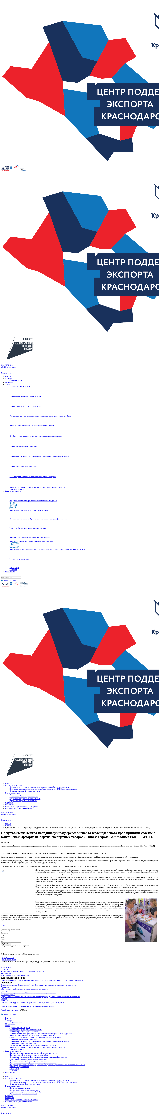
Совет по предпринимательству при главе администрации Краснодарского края (39, 787)
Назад (3, 925)
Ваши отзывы (10, 572)
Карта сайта (12, 1006)
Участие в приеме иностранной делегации (25, 406)
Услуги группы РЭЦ (17, 489)
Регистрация (11, 580)
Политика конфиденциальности (42, 1006)
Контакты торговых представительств (24, 797)
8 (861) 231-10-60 (7, 365)
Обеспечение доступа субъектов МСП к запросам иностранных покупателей (38, 487)
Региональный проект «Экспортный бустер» (21, 806)
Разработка (5, 1010)
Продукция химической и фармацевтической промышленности (33, 541)
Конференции (6, 975)
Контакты (13, 570)
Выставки (27, 975)
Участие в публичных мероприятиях (23, 466)
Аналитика (5, 987)
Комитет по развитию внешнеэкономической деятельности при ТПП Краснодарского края (43, 789)
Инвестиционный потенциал (50, 980)
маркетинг (15, 1010)
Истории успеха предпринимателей (18, 808)
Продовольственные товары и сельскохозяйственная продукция (33, 501)
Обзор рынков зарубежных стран (13, 989)
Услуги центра (6, 971)
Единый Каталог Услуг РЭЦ (20, 386)
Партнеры (9, 803)
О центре (8, 378)
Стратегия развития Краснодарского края (25, 791)
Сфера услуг (14, 568)
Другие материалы (57, 1002)
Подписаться (6, 944)
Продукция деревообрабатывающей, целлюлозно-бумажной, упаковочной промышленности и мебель (47, 549)
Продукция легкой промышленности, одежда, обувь (29, 510)
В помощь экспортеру (13, 793)
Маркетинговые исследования (37, 989)
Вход (5, 580)
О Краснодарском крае (13, 785)
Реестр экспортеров (8, 995)
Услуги (7, 384)
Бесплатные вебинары (25, 985)
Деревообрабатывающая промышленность (64, 997)
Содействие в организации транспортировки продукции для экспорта (36, 436)
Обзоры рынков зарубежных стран (13, 1002)
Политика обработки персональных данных (28, 971)
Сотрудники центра (17, 380)
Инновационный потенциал (72, 980)
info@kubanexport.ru (8, 367)
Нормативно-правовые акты (20, 795)
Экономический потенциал (11, 980)
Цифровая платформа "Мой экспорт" (23, 801)
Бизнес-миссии (17, 975)
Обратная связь (23, 1006)
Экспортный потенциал (30, 980)
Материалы (5, 1001)
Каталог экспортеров (13, 491)
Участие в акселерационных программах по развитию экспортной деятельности (39, 456)
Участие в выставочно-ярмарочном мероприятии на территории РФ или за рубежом (41, 416)
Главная (8, 377)
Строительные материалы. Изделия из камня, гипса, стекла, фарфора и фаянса (38, 519)
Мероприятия (10, 382)
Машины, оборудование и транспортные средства (28, 528)
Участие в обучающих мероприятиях (23, 446)
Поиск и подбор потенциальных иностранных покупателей (32, 425)
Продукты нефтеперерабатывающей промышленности (30, 537)
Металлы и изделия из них (19, 559)
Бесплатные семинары (9, 985)
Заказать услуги (7, 373)
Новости (8, 783)
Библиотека (9, 805)
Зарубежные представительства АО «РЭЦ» (25, 799)
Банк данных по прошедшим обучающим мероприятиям (55, 985)
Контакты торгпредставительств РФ (14, 993)
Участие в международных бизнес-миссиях (26, 396)
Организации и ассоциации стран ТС (42, 993)
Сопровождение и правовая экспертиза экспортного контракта (33, 477)
